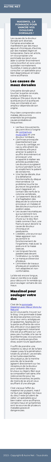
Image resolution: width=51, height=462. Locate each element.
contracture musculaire (24, 133)
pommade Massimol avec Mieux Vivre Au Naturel (25, 307)
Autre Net (12, 6)
